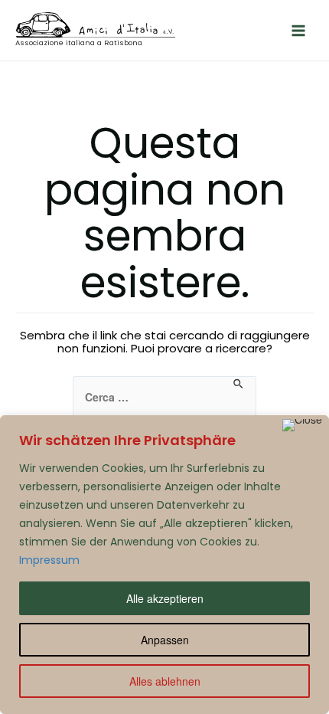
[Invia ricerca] (239, 384)
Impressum (49, 560)
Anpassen (165, 639)
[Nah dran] (302, 425)
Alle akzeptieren (165, 598)
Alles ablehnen (164, 681)
